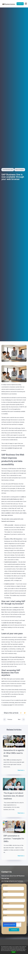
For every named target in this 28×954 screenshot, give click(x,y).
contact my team (7, 705)
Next (19, 719)
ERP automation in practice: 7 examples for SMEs (14, 838)
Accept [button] (13, 952)
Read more (20, 770)
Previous (10, 719)
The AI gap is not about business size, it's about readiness (14, 796)
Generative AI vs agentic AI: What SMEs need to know (14, 753)
